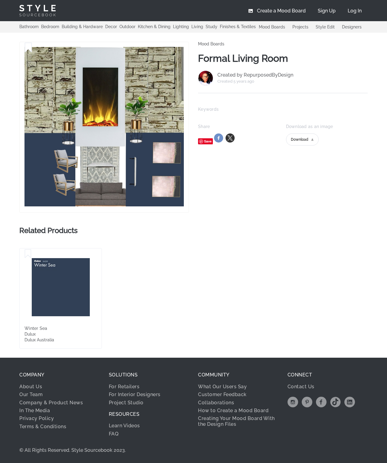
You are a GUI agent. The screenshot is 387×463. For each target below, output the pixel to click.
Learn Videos (124, 426)
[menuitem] (355, 10)
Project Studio (126, 403)
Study (211, 26)
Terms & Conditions (42, 426)
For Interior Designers (135, 394)
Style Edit (325, 27)
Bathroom (29, 26)
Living (197, 26)
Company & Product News (51, 403)
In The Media (34, 410)
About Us (30, 386)
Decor (111, 26)
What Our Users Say (222, 386)
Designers (352, 27)
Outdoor (127, 26)
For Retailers (124, 386)
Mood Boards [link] (211, 43)
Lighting (181, 26)
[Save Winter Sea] (27, 254)
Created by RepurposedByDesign (255, 75)
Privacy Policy (36, 418)
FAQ (114, 434)
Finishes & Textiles (238, 26)
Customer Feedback (222, 394)
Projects (300, 27)
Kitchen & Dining (154, 26)
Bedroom (50, 26)
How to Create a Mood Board (233, 410)
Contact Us (301, 386)
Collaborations (216, 403)
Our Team (31, 394)
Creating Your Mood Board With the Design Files (236, 421)
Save (208, 141)
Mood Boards (272, 27)
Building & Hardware (82, 26)
